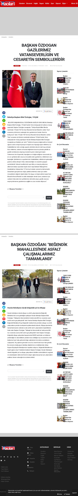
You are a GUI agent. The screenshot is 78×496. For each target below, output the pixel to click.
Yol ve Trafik (57, 453)
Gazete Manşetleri (57, 470)
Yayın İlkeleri (4, 469)
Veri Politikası (5, 471)
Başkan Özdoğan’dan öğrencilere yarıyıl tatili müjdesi (67, 80)
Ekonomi (29, 3)
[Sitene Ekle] (5, 460)
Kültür (47, 3)
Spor (52, 3)
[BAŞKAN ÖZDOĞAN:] (27, 283)
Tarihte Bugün (58, 462)
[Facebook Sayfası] (2, 457)
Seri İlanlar (57, 466)
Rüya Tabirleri (71, 457)
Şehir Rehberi (58, 468)
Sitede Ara (71, 451)
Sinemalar (57, 464)
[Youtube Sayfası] (11, 457)
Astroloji (70, 459)
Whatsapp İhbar (5, 479)
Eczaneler (57, 457)
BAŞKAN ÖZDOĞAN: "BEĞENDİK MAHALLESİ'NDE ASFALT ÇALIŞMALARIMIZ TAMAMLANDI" (68, 206)
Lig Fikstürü (57, 459)
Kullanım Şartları (5, 477)
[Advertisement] (39, 21)
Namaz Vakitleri (58, 455)
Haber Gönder (5, 481)
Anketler (70, 453)
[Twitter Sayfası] (5, 457)
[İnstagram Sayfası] (8, 457)
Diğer (64, 3)
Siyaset (58, 3)
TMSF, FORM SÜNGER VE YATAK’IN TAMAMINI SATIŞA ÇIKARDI (68, 125)
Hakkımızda (4, 467)
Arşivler (32, 462)
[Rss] (18, 457)
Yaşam (41, 3)
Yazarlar (32, 458)
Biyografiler (71, 455)
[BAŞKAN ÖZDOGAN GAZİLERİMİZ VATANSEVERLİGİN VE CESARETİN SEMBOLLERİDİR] (27, 88)
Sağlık (36, 3)
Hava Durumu (58, 451)
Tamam (67, 494)
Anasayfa (4, 37)
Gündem (22, 3)
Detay (60, 494)
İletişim (31, 471)
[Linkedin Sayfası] (15, 457)
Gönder (49, 197)
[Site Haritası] (2, 460)
